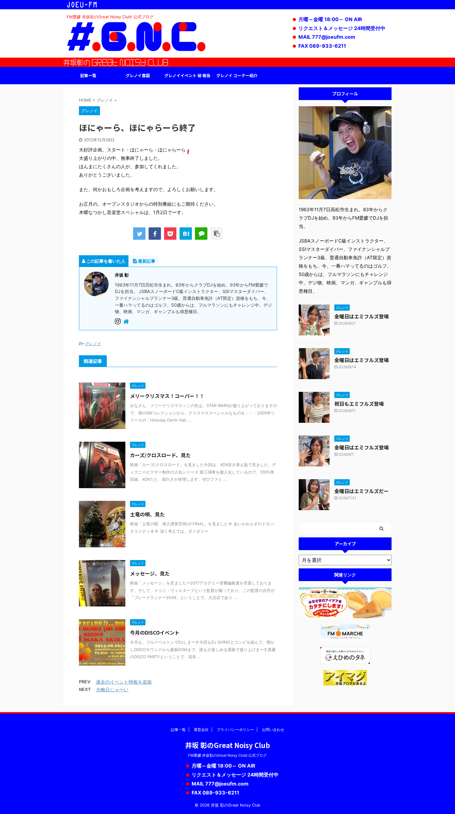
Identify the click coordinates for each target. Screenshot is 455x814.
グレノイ (93, 343)
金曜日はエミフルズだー (361, 491)
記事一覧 (88, 75)
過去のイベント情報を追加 (124, 682)
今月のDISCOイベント (155, 632)
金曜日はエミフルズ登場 (361, 316)
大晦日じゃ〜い (112, 690)
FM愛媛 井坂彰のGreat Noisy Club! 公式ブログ (227, 755)
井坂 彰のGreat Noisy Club (227, 745)
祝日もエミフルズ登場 (359, 403)
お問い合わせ (273, 729)
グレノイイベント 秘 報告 (187, 75)
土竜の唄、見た (147, 514)
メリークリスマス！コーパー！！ (167, 396)
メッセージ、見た (150, 573)
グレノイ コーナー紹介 (237, 75)
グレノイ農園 (138, 75)
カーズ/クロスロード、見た (160, 455)
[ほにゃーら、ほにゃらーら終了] (186, 233)
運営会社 (201, 729)
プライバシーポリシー (235, 729)
